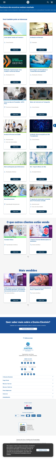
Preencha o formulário (28, 328)
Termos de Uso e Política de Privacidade (28, 439)
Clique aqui (29, 425)
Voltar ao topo (28, 338)
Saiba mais (15, 49)
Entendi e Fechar (43, 450)
